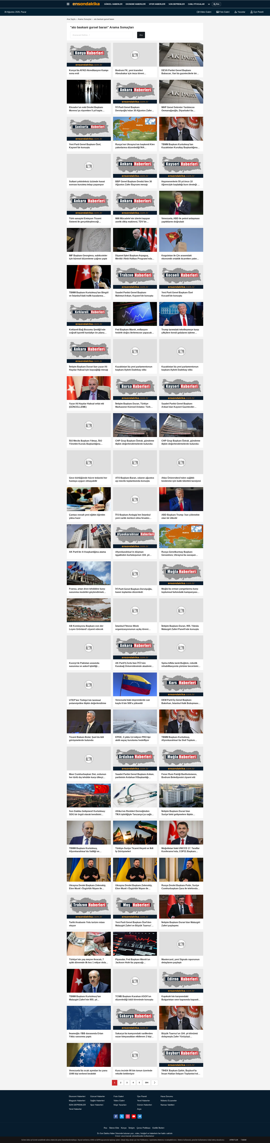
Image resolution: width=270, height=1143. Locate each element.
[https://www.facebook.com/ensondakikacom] (116, 1116)
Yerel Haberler (75, 1109)
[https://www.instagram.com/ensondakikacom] (128, 1116)
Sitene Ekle (114, 1128)
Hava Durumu (167, 1096)
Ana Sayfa (71, 19)
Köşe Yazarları (120, 1105)
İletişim (132, 1128)
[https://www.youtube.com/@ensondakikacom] (134, 1116)
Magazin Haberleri (77, 1101)
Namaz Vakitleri (167, 1105)
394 (146, 1083)
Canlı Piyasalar (196, 4)
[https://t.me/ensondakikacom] (140, 1116)
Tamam (243, 1140)
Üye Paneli (258, 12)
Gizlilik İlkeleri (158, 1128)
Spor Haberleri (157, 4)
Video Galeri (205, 12)
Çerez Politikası (143, 1128)
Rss (105, 1128)
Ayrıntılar (234, 1140)
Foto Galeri (224, 12)
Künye (124, 1128)
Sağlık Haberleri (97, 1101)
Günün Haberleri (144, 1105)
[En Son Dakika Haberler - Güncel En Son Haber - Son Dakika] (86, 4)
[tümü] (209, 4)
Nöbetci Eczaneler (169, 1101)
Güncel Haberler (113, 4)
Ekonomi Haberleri (136, 4)
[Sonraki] (154, 1083)
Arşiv (139, 1109)
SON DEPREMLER (177, 4)
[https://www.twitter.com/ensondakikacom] (122, 1116)
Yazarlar (241, 12)
